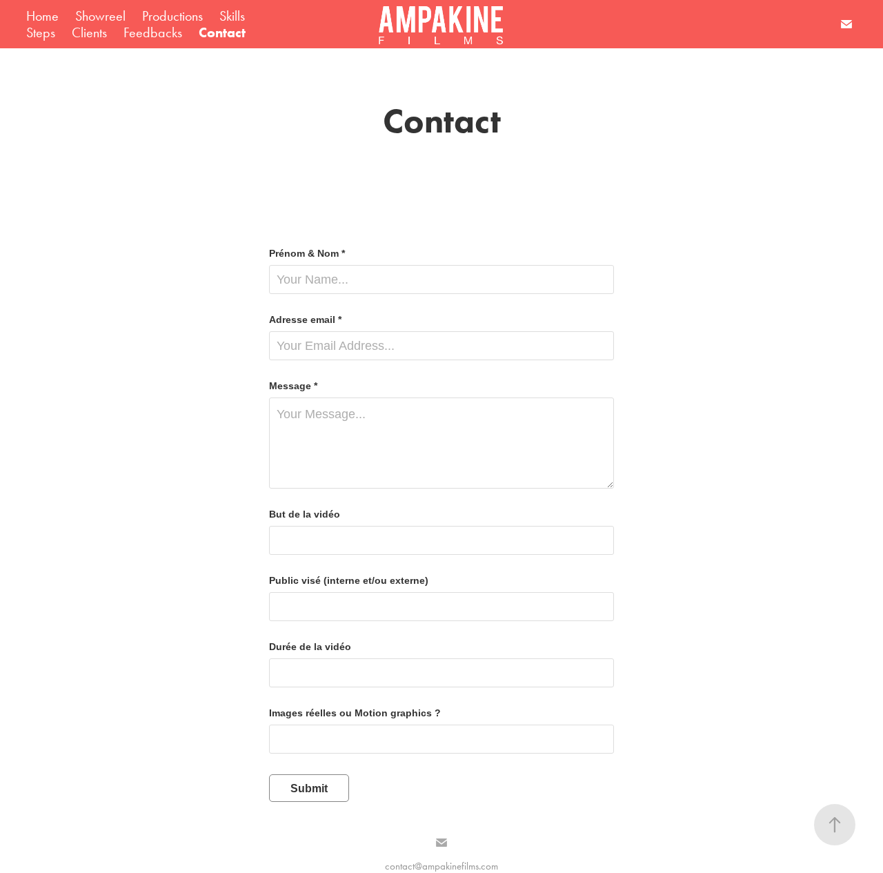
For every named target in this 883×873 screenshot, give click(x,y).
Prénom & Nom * (307, 253)
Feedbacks (152, 32)
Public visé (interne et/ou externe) (348, 580)
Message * (293, 386)
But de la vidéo (304, 514)
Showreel (100, 16)
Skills (232, 16)
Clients (89, 32)
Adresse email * (305, 319)
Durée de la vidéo (310, 646)
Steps (40, 32)
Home (42, 16)
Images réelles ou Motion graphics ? (355, 713)
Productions (172, 16)
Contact (222, 32)
